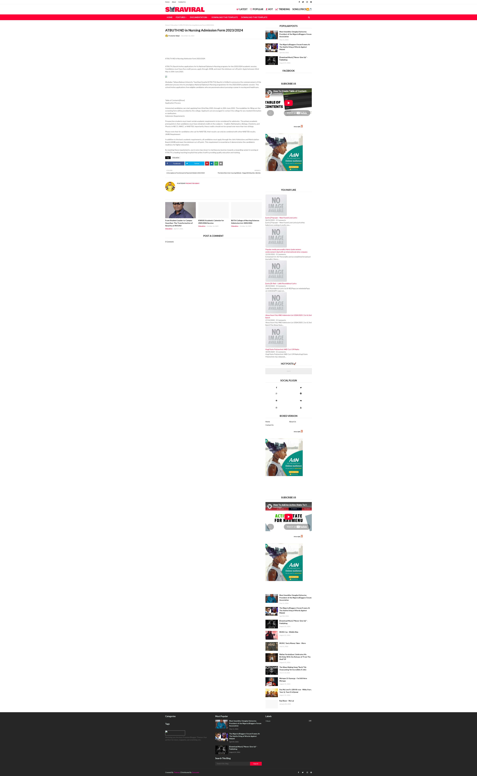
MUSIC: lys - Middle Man (288, 632)
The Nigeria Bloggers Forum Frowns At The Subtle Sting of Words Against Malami (294, 47)
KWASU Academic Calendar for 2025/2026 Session (211, 221)
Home (167, 2)
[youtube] (300, 407)
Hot (270, 9)
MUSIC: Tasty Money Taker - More (292, 643)
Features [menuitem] (180, 17)
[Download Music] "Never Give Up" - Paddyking (293, 58)
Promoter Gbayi (173, 36)
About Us (292, 422)
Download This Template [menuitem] (225, 17)
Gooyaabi (195, 772)
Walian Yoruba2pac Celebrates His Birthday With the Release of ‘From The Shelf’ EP (295, 656)
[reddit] (300, 393)
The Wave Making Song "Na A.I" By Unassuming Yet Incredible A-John (292, 668)
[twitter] (303, 2)
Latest (243, 9)
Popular (258, 9)
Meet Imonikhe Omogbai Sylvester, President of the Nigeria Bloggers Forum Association (295, 34)
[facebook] (299, 2)
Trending (284, 9)
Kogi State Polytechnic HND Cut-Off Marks (282, 349)
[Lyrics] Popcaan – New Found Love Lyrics (281, 218)
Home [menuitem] (170, 17)
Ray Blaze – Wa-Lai (286, 701)
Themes (177, 772)
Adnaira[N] (297, 126)
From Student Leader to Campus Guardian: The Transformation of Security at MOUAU (179, 223)
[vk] (300, 400)
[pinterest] (311, 2)
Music (288, 721)
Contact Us (182, 2)
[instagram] (307, 2)
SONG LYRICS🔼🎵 (302, 9)
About (174, 2)
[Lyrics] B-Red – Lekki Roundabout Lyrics (281, 283)
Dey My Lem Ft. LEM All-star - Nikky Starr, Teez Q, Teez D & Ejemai (295, 691)
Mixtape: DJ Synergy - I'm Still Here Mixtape (293, 679)
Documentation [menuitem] (198, 17)
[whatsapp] (276, 393)
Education (174, 25)
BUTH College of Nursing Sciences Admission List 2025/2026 (245, 221)
